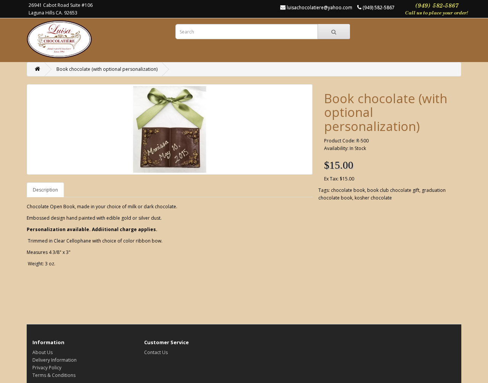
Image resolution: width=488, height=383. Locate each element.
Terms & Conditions (53, 375)
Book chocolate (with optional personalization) (106, 69)
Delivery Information (54, 360)
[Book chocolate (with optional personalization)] (170, 129)
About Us (42, 352)
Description (45, 190)
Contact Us (156, 352)
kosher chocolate (373, 198)
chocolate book (348, 190)
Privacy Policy (46, 367)
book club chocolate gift (393, 190)
